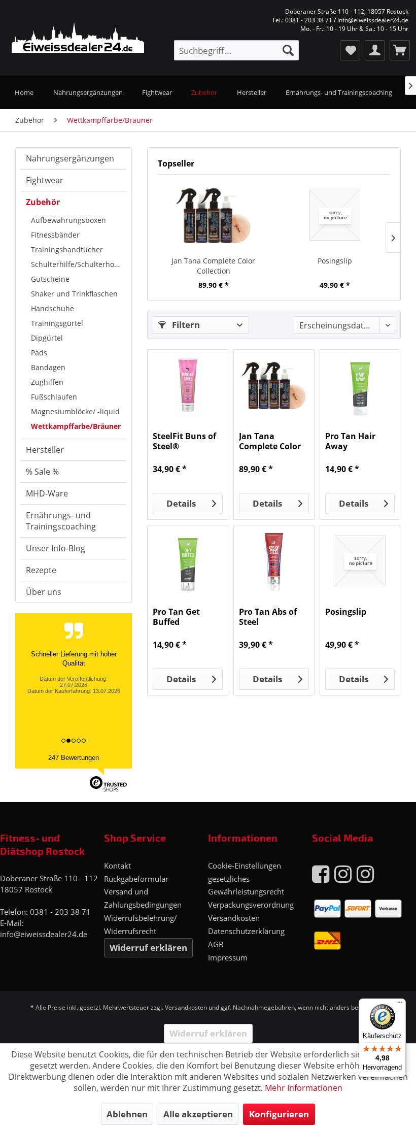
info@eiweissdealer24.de (43, 934)
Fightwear (44, 180)
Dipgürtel (47, 338)
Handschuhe (52, 308)
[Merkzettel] (350, 50)
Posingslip (335, 260)
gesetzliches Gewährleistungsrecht (246, 885)
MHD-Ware (47, 493)
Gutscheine (50, 279)
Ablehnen (127, 1114)
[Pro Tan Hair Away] (360, 385)
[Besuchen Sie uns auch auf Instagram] (343, 873)
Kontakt (117, 865)
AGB (216, 944)
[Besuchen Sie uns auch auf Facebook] (320, 873)
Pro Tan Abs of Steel (268, 617)
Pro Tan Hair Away (350, 441)
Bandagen (48, 367)
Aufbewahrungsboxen (68, 220)
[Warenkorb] (400, 50)
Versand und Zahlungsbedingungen (143, 898)
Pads (39, 352)
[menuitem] (236, 50)
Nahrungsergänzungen (70, 158)
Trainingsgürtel (57, 323)
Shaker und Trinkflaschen (74, 293)
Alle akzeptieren (198, 1114)
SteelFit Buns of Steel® (184, 441)
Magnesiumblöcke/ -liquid (75, 411)
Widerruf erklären (148, 947)
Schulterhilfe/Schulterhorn (76, 264)
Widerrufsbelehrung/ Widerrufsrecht (140, 924)
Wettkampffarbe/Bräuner (76, 426)
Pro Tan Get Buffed (176, 617)
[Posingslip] (334, 215)
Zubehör (43, 202)
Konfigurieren (279, 1114)
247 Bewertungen (73, 757)
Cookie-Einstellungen (244, 865)
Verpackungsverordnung (251, 905)
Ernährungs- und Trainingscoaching (61, 521)
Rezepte (41, 570)
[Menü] (400, 1005)
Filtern (185, 324)
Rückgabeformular (136, 879)
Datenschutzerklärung (246, 931)
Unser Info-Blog (55, 548)
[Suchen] (288, 50)
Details (181, 503)
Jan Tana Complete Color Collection (213, 266)
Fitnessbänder (55, 235)
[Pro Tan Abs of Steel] (274, 560)
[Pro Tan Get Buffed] (188, 560)
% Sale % (42, 471)
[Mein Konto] (375, 50)
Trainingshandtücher (67, 249)
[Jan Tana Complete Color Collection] (213, 215)
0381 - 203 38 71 (60, 912)
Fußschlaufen (54, 397)
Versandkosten (234, 918)
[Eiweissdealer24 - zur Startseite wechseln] (71, 38)
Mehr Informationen (303, 1087)
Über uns (43, 591)
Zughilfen (47, 382)
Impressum (228, 957)
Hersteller (45, 449)
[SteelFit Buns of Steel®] (188, 385)
